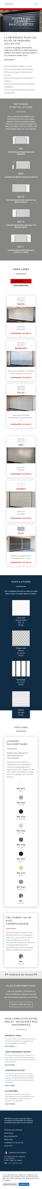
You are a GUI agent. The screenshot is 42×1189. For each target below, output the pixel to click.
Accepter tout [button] (24, 1184)
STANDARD (18, 281)
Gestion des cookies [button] (10, 1184)
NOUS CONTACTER (21, 1004)
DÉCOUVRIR (10, 1046)
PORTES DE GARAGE (13, 1130)
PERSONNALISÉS (21, 285)
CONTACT (8, 1146)
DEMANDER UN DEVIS (21, 333)
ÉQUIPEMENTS (10, 1136)
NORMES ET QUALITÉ (13, 1143)
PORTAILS (8, 1133)
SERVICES (8, 1139)
